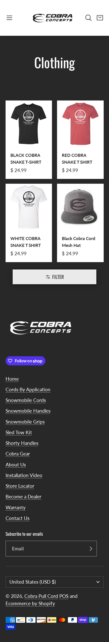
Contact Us (17, 518)
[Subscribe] (91, 548)
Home (12, 379)
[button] (9, 18)
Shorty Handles (22, 443)
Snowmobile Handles (28, 411)
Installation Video (24, 475)
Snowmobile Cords (26, 400)
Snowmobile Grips (25, 422)
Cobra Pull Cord (41, 596)
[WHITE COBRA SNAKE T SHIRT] (29, 223)
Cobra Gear (18, 454)
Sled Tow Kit (19, 432)
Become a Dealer (23, 496)
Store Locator (20, 486)
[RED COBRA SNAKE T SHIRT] (80, 139)
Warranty (16, 507)
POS (63, 596)
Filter (58, 276)
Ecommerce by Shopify (30, 603)
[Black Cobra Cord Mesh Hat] (80, 223)
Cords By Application (28, 389)
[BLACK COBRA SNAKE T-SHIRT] (29, 139)
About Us (16, 464)
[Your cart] (100, 18)
